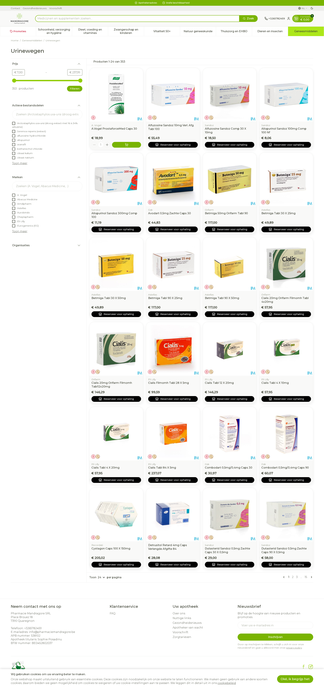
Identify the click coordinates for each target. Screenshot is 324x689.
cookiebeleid (227, 683)
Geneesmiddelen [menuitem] (309, 32)
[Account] (288, 18)
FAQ (112, 613)
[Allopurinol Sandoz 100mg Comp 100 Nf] (286, 95)
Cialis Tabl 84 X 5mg (162, 467)
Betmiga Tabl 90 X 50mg (222, 298)
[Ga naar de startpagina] (19, 18)
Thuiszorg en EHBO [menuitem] (236, 32)
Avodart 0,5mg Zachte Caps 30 (169, 213)
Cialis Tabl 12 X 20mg (219, 382)
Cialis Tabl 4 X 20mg (105, 467)
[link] (284, 577)
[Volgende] (310, 577)
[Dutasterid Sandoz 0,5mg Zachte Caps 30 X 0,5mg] (229, 515)
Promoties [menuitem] (19, 31)
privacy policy (294, 647)
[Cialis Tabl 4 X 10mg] (286, 349)
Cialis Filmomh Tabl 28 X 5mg (168, 382)
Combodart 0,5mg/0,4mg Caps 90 (285, 467)
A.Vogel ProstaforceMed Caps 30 (114, 128)
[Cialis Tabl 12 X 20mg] (229, 349)
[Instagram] (310, 666)
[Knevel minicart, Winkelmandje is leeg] (296, 19)
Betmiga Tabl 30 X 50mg (108, 298)
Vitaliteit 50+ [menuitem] (166, 32)
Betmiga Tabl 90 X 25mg (165, 298)
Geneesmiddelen (32, 40)
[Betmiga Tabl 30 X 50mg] (116, 264)
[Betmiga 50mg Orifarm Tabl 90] (229, 179)
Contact (15, 8)
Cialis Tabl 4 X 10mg (275, 382)
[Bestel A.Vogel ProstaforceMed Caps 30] (126, 145)
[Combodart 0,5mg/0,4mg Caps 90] (286, 433)
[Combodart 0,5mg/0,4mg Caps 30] (229, 433)
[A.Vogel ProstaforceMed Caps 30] (116, 95)
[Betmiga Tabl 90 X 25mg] (173, 264)
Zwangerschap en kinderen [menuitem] (129, 31)
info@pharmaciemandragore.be (52, 632)
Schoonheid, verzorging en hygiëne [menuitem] (55, 31)
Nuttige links (182, 618)
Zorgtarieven (182, 637)
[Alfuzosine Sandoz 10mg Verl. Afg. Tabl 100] (173, 95)
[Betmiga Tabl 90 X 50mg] (229, 264)
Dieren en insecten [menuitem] (272, 32)
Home (15, 40)
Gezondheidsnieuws (35, 8)
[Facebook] (303, 666)
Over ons (179, 613)
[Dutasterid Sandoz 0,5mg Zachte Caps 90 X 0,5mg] (286, 515)
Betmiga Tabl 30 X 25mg (278, 213)
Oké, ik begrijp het (295, 679)
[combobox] (137, 18)
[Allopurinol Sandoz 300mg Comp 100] (116, 179)
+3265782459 (33, 628)
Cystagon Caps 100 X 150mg (110, 548)
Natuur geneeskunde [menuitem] (200, 32)
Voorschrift (55, 8)
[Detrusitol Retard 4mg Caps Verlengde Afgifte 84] (173, 515)
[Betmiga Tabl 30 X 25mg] (286, 179)
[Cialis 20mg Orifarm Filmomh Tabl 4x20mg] (286, 264)
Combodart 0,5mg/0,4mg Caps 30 (228, 467)
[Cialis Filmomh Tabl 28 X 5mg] (173, 349)
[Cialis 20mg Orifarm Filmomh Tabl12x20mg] (116, 349)
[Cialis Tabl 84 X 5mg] (173, 433)
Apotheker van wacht (188, 627)
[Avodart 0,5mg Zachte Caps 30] (173, 179)
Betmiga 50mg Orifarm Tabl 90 (226, 213)
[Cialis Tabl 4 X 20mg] (116, 433)
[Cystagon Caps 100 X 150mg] (116, 515)
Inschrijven (275, 637)
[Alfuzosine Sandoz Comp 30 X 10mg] (229, 95)
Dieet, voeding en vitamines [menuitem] (93, 31)
